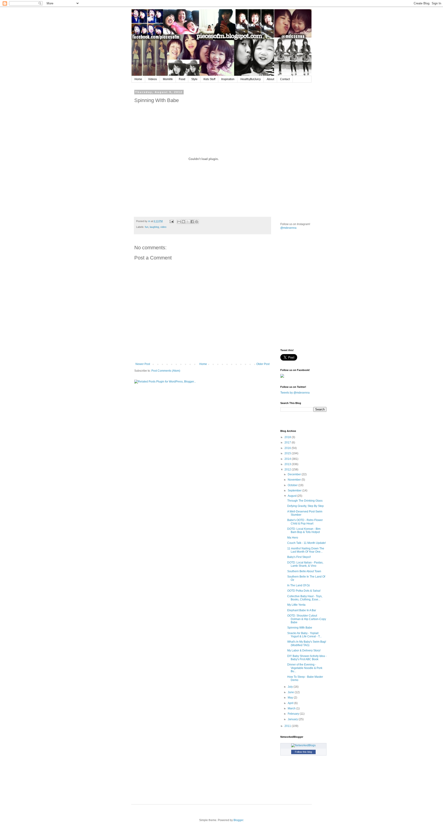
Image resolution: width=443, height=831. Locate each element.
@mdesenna (288, 227)
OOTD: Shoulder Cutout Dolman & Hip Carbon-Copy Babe (306, 619)
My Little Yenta (296, 604)
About (270, 79)
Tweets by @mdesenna (295, 392)
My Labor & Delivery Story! (303, 650)
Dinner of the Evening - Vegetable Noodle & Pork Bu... (304, 668)
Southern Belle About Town (304, 571)
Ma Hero (292, 537)
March (292, 708)
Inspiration (227, 79)
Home (138, 79)
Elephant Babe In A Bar (301, 610)
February (294, 713)
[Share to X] (188, 221)
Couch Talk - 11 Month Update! (306, 543)
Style (194, 79)
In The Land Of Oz (298, 585)
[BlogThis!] (183, 221)
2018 (288, 437)
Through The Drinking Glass (305, 500)
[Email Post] (171, 221)
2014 (288, 459)
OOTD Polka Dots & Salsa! (303, 590)
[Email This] (179, 221)
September (295, 490)
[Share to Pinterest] (196, 221)
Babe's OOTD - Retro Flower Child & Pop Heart (305, 521)
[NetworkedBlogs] (303, 745)
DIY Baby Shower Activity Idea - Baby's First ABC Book (306, 657)
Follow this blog (303, 751)
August (292, 495)
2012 (288, 469)
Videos (152, 79)
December (295, 474)
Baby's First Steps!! (299, 557)
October (293, 485)
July (290, 686)
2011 (288, 726)
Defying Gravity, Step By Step (305, 506)
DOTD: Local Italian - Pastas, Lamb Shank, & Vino (305, 564)
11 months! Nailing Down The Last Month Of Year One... (305, 550)
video (163, 227)
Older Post (262, 364)
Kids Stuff (209, 79)
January (293, 719)
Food (182, 79)
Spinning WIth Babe (299, 627)
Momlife (168, 79)
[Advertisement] (315, 119)
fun (146, 227)
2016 (288, 448)
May (291, 697)
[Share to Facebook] (192, 221)
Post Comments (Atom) (165, 370)
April (291, 703)
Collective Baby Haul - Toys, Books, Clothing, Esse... (304, 598)
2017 (288, 442)
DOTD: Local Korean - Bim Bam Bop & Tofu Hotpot (303, 530)
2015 (288, 453)
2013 (288, 464)
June (291, 692)
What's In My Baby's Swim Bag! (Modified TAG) (306, 643)
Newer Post (142, 364)
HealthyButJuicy (250, 79)
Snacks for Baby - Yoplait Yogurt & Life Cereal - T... (304, 635)
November (295, 479)
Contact (285, 79)
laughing (154, 227)
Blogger (238, 820)
